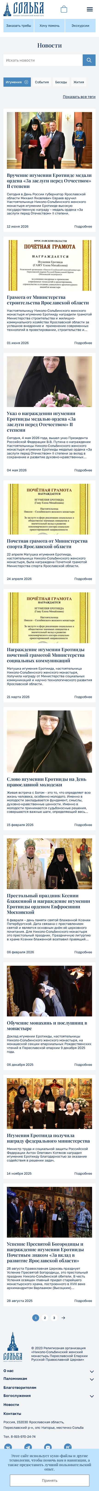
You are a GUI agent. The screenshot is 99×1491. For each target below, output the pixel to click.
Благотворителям (19, 1387)
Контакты (12, 1413)
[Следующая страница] (63, 1317)
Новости (11, 1404)
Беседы (61, 82)
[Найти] (89, 60)
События (42, 82)
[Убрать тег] (26, 82)
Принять (49, 1480)
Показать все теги (79, 96)
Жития (78, 82)
